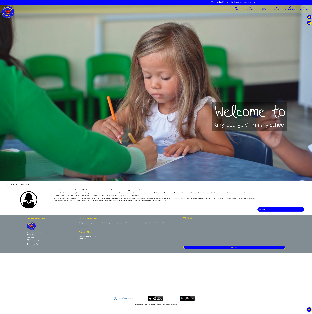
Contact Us (304, 9)
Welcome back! (86, 2)
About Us (250, 9)
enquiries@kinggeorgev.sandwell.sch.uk (42, 245)
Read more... (262, 209)
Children (277, 9)
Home (236, 9)
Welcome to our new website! (112, 2)
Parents (263, 9)
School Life (174, 304)
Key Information (290, 9)
